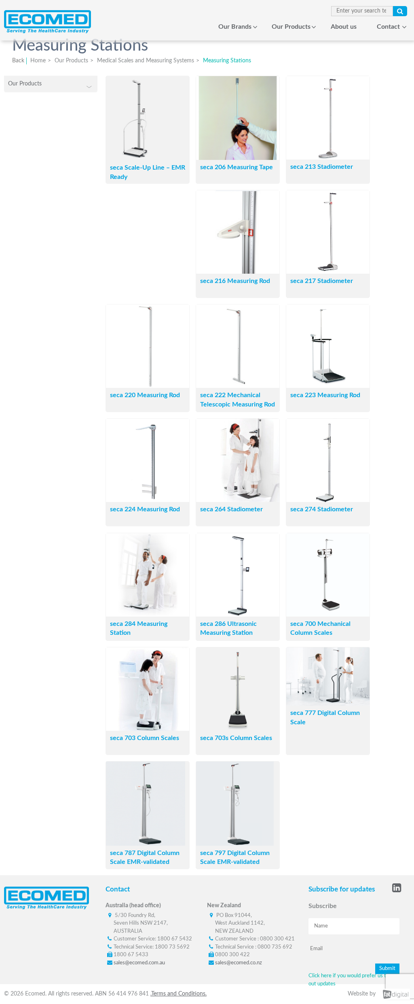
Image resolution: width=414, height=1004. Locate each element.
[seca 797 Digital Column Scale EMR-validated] (235, 843)
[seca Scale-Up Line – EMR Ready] (135, 158)
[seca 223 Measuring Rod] (328, 386)
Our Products (291, 26)
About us (344, 26)
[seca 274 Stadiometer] (328, 500)
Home (189, 26)
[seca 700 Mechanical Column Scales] (328, 614)
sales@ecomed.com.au (139, 963)
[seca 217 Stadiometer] (328, 271)
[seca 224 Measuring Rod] (147, 500)
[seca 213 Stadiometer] (328, 157)
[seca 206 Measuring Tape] (237, 158)
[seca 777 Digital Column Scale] (328, 703)
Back (18, 61)
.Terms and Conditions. (178, 994)
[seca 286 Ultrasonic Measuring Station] (237, 614)
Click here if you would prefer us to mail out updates (353, 980)
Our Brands (234, 26)
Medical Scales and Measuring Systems (145, 61)
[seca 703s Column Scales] (237, 728)
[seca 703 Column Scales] (147, 728)
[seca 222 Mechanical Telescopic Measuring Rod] (237, 386)
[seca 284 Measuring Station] (147, 614)
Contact (388, 26)
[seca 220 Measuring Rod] (147, 386)
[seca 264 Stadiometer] (237, 500)
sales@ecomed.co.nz (238, 963)
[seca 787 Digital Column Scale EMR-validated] (145, 843)
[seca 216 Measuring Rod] (237, 271)
